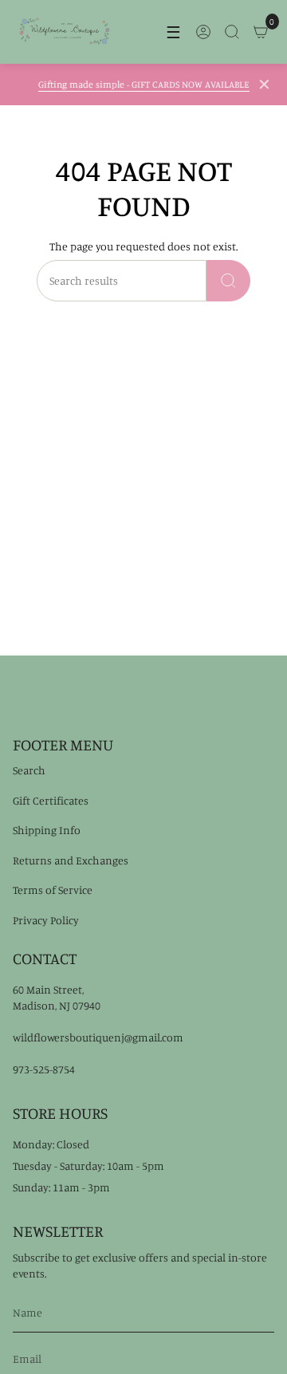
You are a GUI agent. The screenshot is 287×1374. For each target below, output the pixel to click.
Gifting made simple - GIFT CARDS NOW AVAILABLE (144, 84)
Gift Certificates (50, 800)
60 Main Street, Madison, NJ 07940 (56, 997)
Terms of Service (52, 889)
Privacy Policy (46, 920)
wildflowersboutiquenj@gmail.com (98, 1037)
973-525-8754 (44, 1069)
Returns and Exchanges (70, 860)
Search (29, 770)
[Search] (228, 280)
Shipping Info (47, 830)
